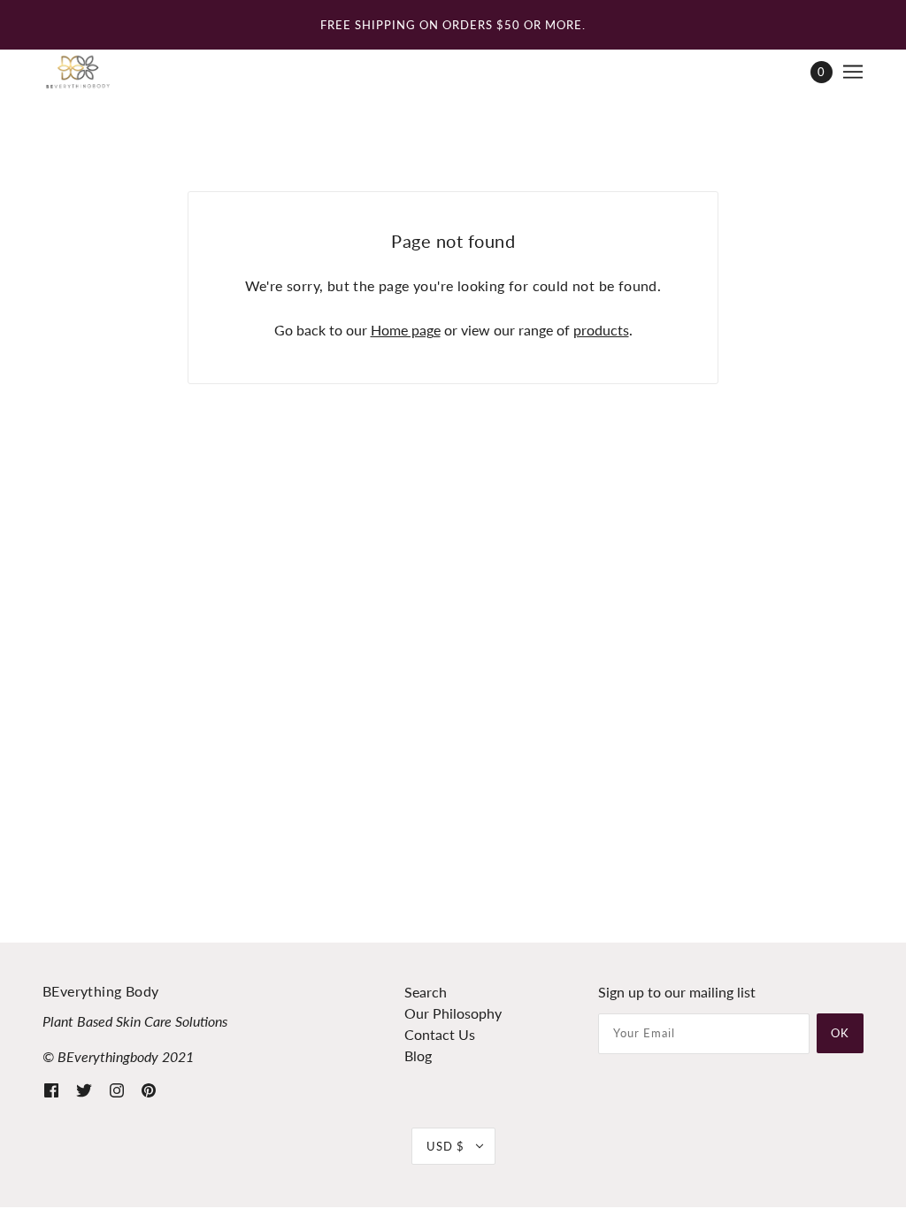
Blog (418, 1055)
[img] (51, 1088)
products (601, 329)
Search (425, 991)
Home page (406, 329)
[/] (77, 72)
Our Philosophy (453, 1013)
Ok (840, 1033)
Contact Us (439, 1034)
